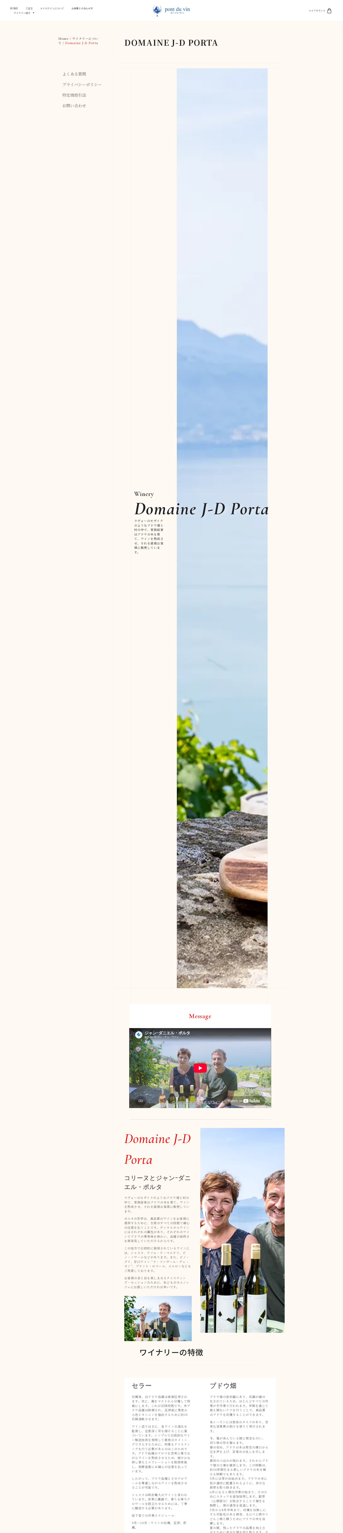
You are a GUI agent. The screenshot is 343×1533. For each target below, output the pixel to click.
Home (14, 8)
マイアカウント (317, 10)
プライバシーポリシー (82, 84)
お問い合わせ (74, 105)
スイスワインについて (52, 8)
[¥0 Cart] (329, 11)
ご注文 (29, 8)
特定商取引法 (74, 95)
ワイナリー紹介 (22, 13)
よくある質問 (74, 74)
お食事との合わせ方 (82, 8)
